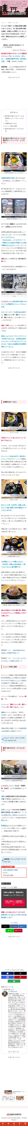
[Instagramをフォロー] (7, 977)
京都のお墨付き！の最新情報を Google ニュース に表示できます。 (14, 902)
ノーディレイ (12, 991)
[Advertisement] (14, 93)
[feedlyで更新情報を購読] (14, 981)
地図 (23, 828)
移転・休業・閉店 (6, 883)
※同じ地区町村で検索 (10, 870)
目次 (11, 112)
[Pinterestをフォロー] (20, 977)
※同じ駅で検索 (8, 875)
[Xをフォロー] (20, 973)
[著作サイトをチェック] (7, 973)
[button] (25, 569)
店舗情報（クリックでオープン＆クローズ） (15, 860)
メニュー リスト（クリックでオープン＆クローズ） (14, 739)
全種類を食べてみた (11, 123)
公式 (14, 841)
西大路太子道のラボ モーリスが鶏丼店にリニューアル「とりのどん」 (14, 118)
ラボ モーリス (20, 189)
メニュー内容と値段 (11, 126)
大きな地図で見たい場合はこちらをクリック (13, 815)
